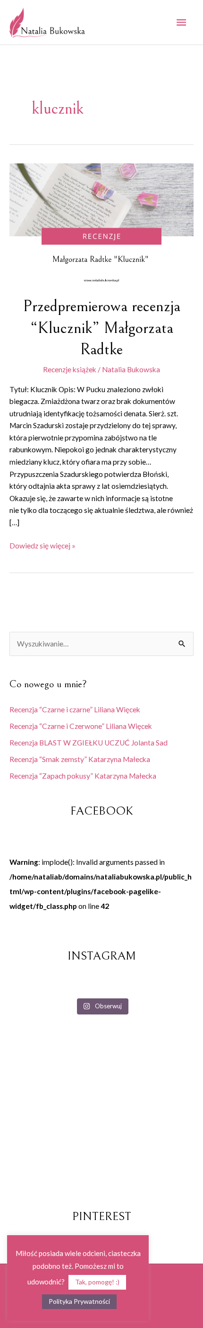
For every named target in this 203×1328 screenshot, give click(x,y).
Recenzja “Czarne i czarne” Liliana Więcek (74, 709)
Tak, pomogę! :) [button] (97, 1282)
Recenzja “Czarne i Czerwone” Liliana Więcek (80, 726)
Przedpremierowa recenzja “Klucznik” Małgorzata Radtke (101, 328)
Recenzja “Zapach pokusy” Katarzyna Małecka (82, 776)
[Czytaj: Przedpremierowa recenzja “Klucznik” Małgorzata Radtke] (101, 223)
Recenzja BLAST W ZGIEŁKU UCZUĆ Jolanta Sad (88, 742)
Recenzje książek (69, 369)
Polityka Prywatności (79, 1301)
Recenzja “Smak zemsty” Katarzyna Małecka (79, 759)
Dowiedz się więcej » (42, 545)
